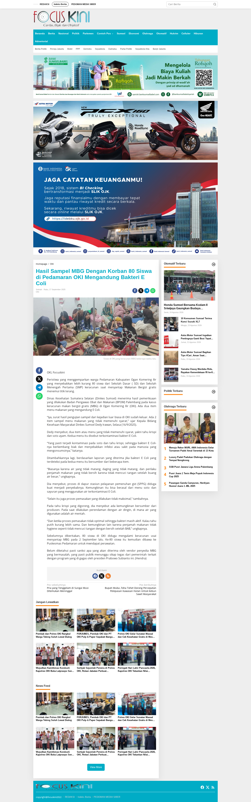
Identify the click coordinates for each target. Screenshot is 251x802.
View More (96, 767)
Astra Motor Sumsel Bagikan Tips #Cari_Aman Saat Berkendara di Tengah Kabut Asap (196, 354)
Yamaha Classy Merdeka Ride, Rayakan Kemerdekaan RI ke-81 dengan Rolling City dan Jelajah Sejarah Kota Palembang (198, 371)
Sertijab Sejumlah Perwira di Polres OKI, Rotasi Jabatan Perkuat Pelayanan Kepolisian (96, 670)
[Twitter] (101, 576)
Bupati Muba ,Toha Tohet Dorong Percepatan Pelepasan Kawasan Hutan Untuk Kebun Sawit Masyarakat (130, 589)
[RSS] (108, 576)
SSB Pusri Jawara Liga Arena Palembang (191, 466)
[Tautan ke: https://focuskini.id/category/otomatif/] (214, 264)
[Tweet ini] (140, 290)
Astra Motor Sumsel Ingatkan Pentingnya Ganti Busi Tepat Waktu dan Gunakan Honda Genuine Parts (196, 337)
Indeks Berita (84, 797)
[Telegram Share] (146, 290)
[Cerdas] (61, 18)
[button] (215, 4)
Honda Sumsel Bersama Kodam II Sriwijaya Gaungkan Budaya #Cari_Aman (185, 306)
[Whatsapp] (152, 290)
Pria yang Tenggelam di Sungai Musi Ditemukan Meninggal (68, 588)
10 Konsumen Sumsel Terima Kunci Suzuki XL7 (196, 320)
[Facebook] (95, 576)
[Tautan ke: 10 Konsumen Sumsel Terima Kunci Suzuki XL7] (171, 323)
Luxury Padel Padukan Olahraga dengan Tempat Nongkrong (190, 459)
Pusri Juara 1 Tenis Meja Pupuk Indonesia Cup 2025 (191, 475)
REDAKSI (70, 797)
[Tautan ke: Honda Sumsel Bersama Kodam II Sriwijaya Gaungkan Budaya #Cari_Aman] (189, 285)
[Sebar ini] (134, 290)
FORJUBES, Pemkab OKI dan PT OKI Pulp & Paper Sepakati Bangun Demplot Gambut (95, 635)
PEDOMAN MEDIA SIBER (107, 797)
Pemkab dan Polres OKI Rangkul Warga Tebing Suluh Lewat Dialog (54, 635)
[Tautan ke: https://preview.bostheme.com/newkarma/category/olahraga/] (214, 407)
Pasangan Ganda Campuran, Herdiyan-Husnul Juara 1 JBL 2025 (189, 484)
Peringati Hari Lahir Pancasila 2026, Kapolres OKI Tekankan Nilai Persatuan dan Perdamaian (137, 670)
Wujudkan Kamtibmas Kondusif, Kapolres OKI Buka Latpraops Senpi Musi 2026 (55, 670)
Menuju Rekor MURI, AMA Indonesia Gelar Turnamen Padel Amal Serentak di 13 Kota (191, 449)
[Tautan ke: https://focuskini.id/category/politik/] (214, 392)
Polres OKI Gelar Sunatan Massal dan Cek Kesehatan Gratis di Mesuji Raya (136, 635)
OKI (37, 292)
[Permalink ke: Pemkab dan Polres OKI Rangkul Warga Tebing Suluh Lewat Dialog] (55, 619)
